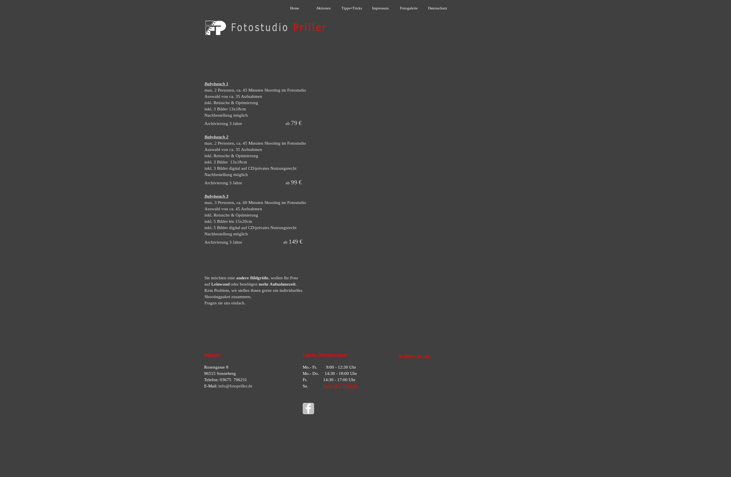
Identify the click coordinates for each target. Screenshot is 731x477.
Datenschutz (437, 8)
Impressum (380, 8)
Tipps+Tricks (352, 8)
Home (294, 8)
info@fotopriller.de (235, 386)
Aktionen (323, 8)
